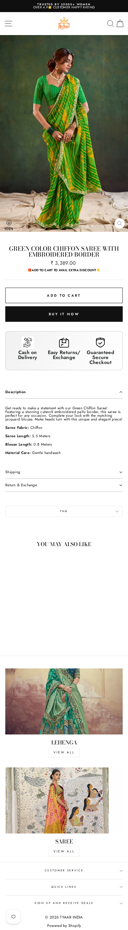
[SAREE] (64, 800)
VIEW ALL (64, 752)
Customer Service (64, 870)
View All (64, 851)
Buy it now (64, 314)
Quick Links (63, 887)
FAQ (64, 511)
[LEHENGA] (64, 701)
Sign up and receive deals (64, 903)
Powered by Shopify (64, 925)
